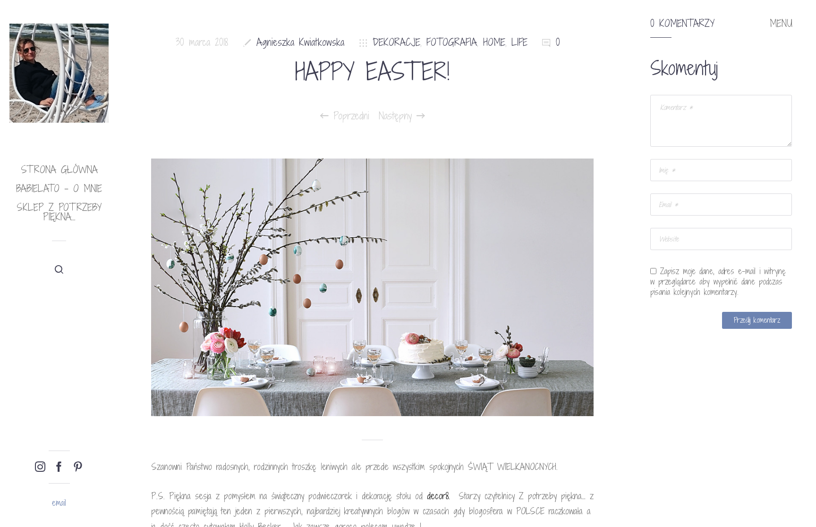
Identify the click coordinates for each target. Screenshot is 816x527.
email (59, 502)
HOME (494, 42)
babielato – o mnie (59, 188)
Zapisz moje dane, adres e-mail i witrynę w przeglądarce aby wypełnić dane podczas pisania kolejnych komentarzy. (718, 282)
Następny (397, 116)
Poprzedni (349, 116)
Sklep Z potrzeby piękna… (59, 212)
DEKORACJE (396, 42)
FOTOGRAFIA (451, 42)
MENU (781, 23)
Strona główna (59, 169)
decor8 (438, 496)
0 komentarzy (682, 23)
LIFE (519, 42)
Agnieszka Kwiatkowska (300, 42)
